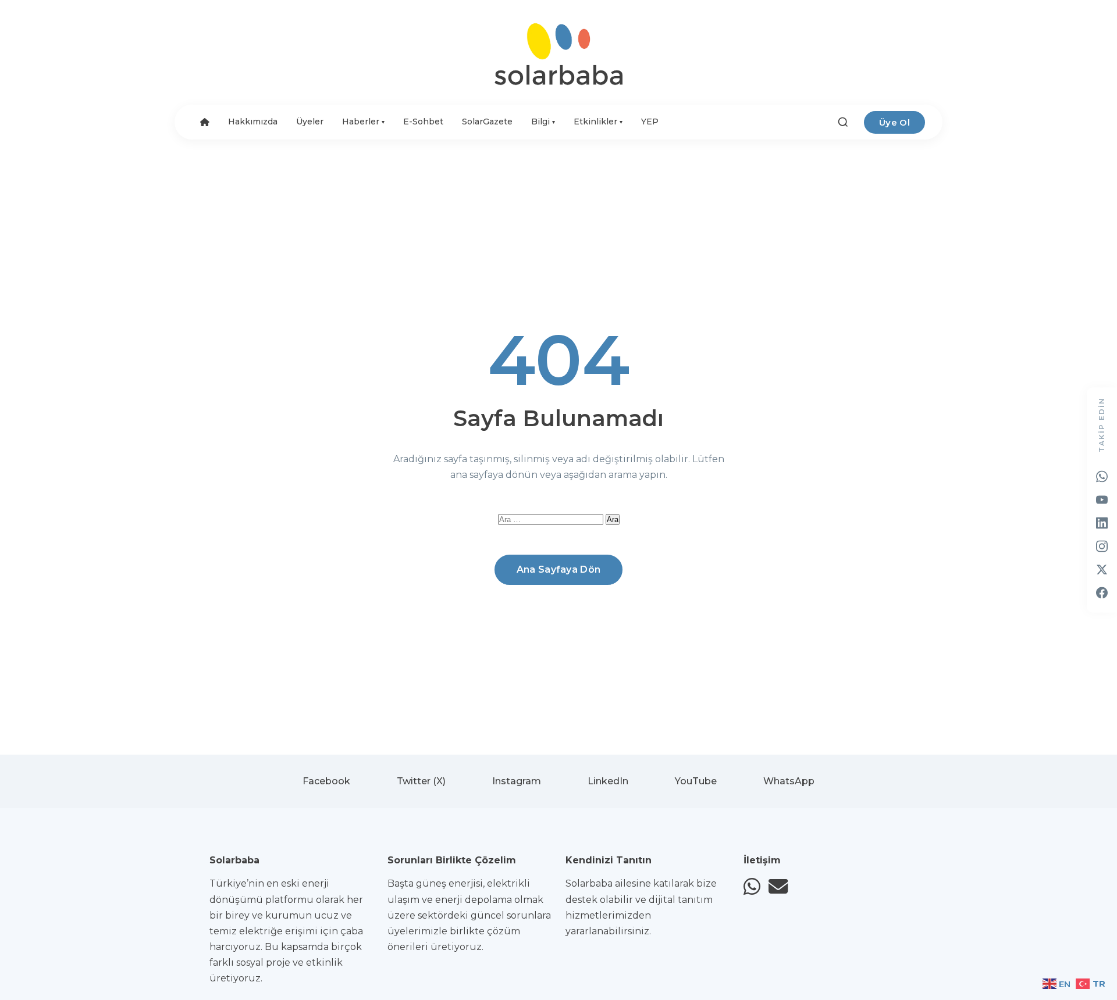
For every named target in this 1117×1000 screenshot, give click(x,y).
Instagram (516, 781)
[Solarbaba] (558, 54)
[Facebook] (1101, 593)
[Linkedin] (1101, 523)
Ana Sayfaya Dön (559, 569)
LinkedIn (608, 781)
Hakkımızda (253, 121)
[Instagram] (1101, 546)
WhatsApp (788, 781)
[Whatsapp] (1101, 476)
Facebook (326, 781)
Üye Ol (894, 122)
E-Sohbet (423, 121)
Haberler (363, 121)
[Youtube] (1101, 500)
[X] (1101, 569)
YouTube (696, 781)
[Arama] (843, 122)
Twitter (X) (421, 781)
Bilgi (543, 121)
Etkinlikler (598, 121)
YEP (650, 121)
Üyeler (309, 121)
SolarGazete (487, 121)
